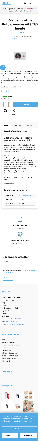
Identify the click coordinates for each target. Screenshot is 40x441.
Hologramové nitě (25, 196)
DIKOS (34, 9)
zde (3, 423)
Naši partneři (6, 361)
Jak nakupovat (7, 350)
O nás (3, 340)
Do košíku (27, 104)
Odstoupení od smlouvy (10, 353)
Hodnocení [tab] (17, 126)
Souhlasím (28, 436)
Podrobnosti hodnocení (20, 39)
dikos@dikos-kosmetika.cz (16, 324)
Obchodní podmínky (8, 342)
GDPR (3, 348)
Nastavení (19, 429)
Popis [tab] (6, 126)
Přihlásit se (8, 278)
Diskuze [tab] (29, 126)
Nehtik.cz (27, 9)
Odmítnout (10, 436)
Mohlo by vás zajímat (9, 358)
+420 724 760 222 (11, 321)
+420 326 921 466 (15, 319)
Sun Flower (20, 33)
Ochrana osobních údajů (10, 356)
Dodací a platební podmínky (11, 345)
